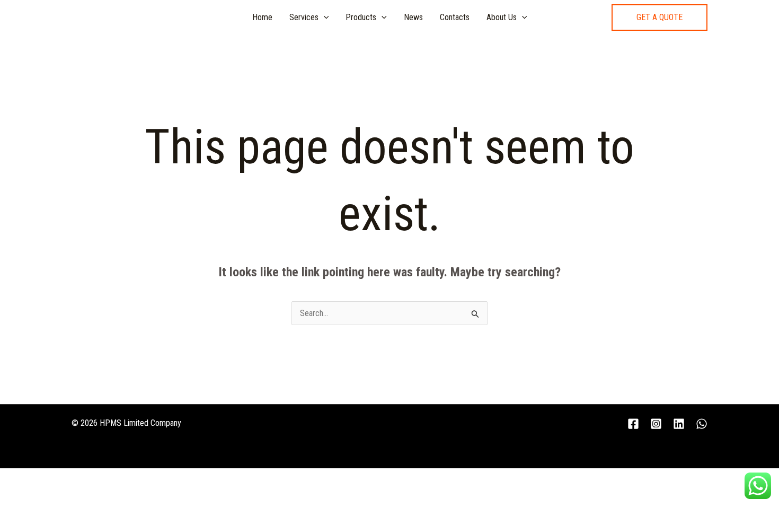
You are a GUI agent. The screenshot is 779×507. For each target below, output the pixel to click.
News (413, 17)
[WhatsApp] (701, 424)
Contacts (455, 17)
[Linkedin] (679, 424)
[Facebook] (633, 424)
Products (361, 17)
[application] (323, 17)
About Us (501, 17)
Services (303, 17)
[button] (659, 17)
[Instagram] (656, 424)
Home (262, 17)
